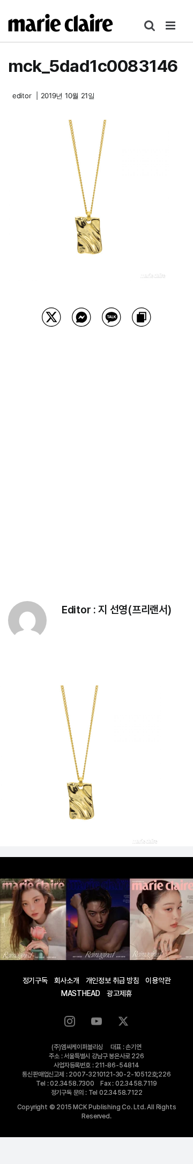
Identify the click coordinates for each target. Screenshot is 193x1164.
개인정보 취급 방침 (112, 980)
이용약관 (157, 980)
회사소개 (66, 980)
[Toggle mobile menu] (171, 25)
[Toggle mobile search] (149, 25)
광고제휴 (119, 993)
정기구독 (35, 980)
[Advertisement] (96, 450)
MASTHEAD (80, 993)
